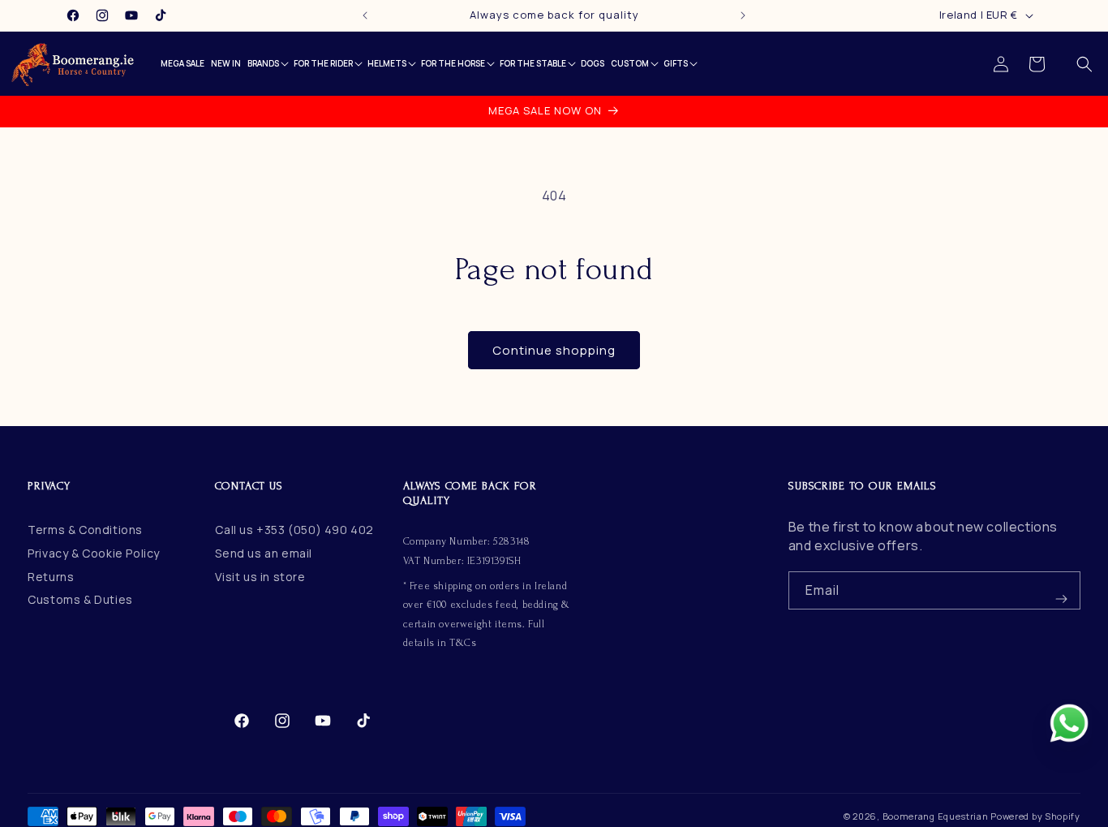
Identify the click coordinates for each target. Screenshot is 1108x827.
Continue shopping (554, 350)
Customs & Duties (80, 600)
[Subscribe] (1062, 590)
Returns (51, 576)
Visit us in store (260, 576)
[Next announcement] (743, 15)
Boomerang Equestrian (936, 816)
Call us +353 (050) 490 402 (294, 529)
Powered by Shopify (1035, 816)
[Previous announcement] (365, 15)
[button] (1084, 64)
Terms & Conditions (85, 529)
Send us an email (263, 553)
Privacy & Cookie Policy (94, 553)
